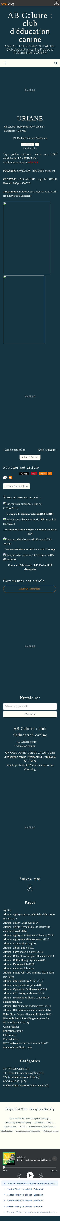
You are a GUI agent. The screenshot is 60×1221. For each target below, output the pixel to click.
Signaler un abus (10, 1127)
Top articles (39, 1122)
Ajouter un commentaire (29, 589)
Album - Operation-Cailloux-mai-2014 (25, 989)
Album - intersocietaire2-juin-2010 (23, 980)
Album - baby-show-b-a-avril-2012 (23, 951)
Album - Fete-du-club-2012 (18, 964)
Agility (7, 910)
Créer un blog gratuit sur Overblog (18, 1122)
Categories (9, 130)
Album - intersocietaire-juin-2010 (22, 985)
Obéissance (9, 1035)
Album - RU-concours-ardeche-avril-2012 (27, 1005)
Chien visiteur (11, 1026)
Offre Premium (6, 1131)
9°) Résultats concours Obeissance (30, 138)
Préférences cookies (51, 1131)
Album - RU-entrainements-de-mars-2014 (27, 1010)
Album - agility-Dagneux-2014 (20, 922)
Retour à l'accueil (30, 457)
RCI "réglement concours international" (25, 1043)
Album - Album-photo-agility (19, 943)
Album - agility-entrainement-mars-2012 (26, 939)
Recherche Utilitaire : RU (17, 1047)
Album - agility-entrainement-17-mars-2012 (28, 935)
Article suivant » (47, 449)
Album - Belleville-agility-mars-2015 (24, 960)
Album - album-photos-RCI (18, 947)
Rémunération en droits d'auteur (41, 1127)
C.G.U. (23, 1127)
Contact (49, 1122)
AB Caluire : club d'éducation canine (30, 27)
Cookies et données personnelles (28, 1131)
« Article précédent (14, 449)
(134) (16, 1068)
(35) (25, 1085)
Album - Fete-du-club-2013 (18, 968)
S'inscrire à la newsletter (16, 486)
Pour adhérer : (11, 1039)
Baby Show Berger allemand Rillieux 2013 (27, 1014)
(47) (14, 1081)
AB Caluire (32, 765)
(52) (21, 1077)
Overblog (49, 1109)
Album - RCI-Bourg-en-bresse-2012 (23, 993)
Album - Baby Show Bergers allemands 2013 (28, 956)
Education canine (13, 1030)
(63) (23, 1072)
